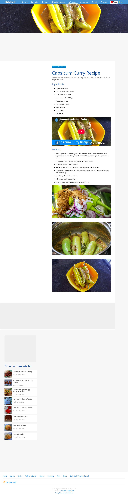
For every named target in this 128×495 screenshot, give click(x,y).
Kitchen (42, 476)
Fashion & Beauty (30, 476)
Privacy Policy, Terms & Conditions (64, 493)
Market (12, 476)
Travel (65, 476)
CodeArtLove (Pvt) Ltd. (67, 491)
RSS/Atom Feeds (11, 482)
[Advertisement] (64, 47)
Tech (58, 476)
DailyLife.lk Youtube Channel (79, 476)
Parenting (51, 476)
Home (5, 476)
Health (20, 476)
